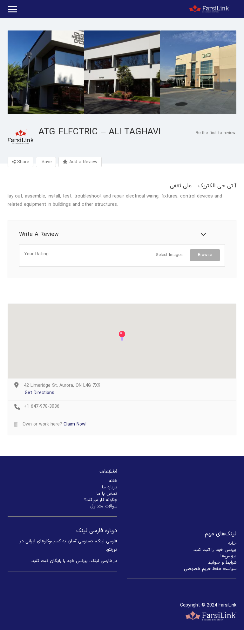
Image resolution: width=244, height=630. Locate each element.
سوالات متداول (103, 506)
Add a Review (83, 162)
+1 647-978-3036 (41, 407)
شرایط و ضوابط (222, 562)
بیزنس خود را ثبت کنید (214, 549)
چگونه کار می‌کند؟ (100, 500)
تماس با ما (107, 493)
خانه (113, 481)
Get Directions (39, 393)
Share (22, 162)
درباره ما (109, 487)
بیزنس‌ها (228, 556)
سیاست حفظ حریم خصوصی (210, 569)
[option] (46, 72)
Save (46, 162)
